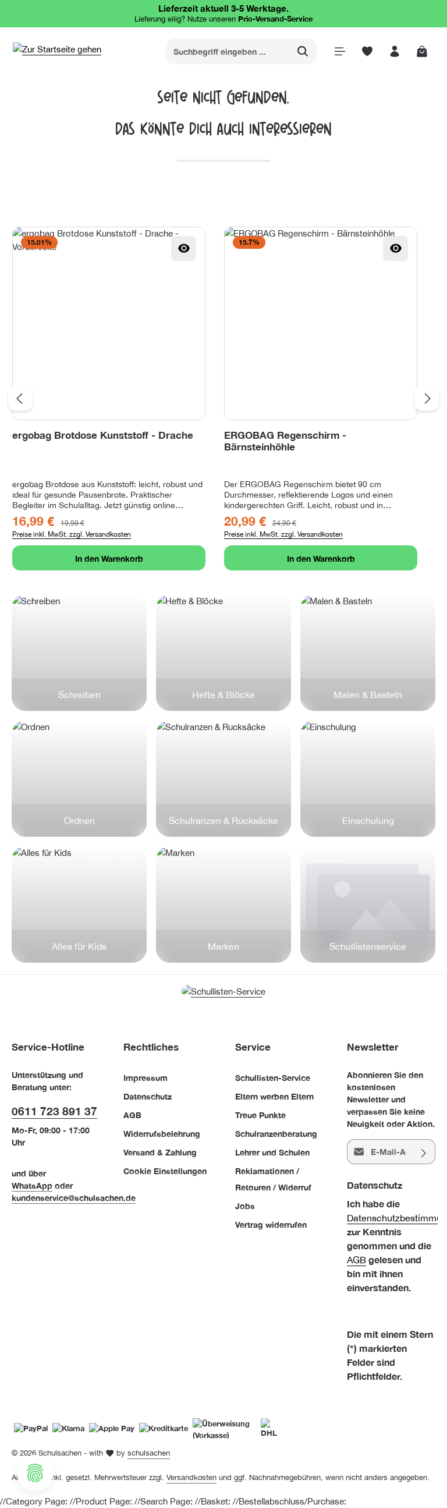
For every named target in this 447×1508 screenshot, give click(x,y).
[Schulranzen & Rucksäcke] (223, 778)
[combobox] (228, 51)
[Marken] (223, 904)
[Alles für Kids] (79, 904)
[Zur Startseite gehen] (57, 51)
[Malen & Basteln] (367, 652)
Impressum (145, 1078)
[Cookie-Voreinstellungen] (34, 1473)
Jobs (245, 1206)
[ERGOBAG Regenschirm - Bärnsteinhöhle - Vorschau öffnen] (395, 248)
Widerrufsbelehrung (161, 1134)
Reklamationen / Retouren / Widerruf (273, 1179)
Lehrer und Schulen (272, 1152)
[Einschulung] (367, 778)
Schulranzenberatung (276, 1134)
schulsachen (148, 1453)
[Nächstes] (426, 398)
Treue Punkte (260, 1115)
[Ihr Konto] (394, 51)
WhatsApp (32, 1185)
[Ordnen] (79, 778)
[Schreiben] (79, 652)
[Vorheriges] (20, 398)
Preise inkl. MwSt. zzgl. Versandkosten (71, 534)
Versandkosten (191, 1477)
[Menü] (339, 51)
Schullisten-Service (272, 1078)
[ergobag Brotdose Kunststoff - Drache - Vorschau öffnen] (183, 248)
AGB (132, 1115)
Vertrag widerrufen (271, 1224)
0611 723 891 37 (54, 1111)
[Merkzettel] (366, 51)
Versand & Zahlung (160, 1152)
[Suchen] (303, 51)
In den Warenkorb (109, 558)
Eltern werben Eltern (274, 1096)
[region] (223, 398)
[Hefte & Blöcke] (223, 652)
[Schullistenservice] (367, 904)
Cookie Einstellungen (165, 1171)
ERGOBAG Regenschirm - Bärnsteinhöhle (285, 441)
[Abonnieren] (424, 1151)
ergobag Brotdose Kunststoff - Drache (102, 435)
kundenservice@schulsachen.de (74, 1198)
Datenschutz (147, 1096)
